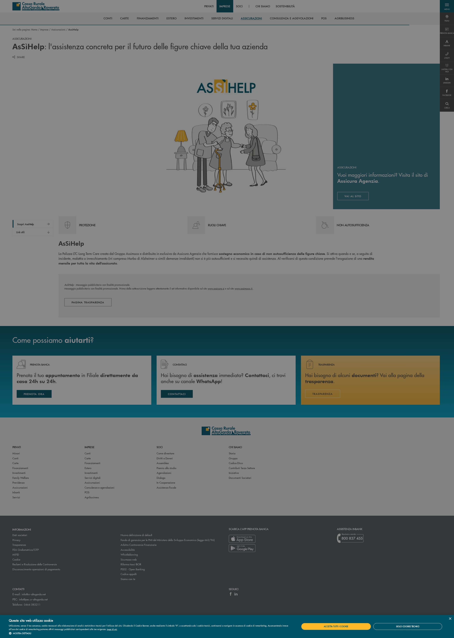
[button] (150, 633)
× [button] (450, 618)
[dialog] (227, 626)
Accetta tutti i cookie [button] (336, 626)
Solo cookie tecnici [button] (407, 626)
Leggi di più (112, 629)
